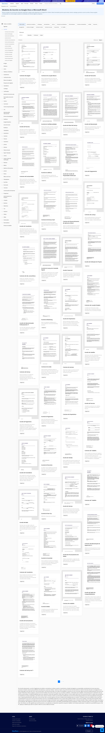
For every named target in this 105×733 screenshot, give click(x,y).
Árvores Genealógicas (8, 116)
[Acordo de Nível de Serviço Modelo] (72, 107)
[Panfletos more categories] (2, 119)
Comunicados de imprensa (9, 190)
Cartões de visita (7, 77)
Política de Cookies (16, 724)
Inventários (6, 133)
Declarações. (6, 219)
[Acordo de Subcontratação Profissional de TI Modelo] (28, 305)
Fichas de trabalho (8, 225)
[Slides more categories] (2, 217)
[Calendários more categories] (2, 86)
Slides (5, 217)
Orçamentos (6, 74)
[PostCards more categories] (2, 185)
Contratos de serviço (8, 56)
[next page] (63, 681)
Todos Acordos (21, 24)
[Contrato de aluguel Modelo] (28, 57)
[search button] (60, 3)
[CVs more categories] (2, 110)
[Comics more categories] (2, 101)
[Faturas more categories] (2, 139)
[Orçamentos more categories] (2, 75)
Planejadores (6, 179)
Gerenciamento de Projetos (7, 197)
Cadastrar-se (100, 3)
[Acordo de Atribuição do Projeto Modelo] (93, 244)
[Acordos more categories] (2, 29)
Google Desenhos (7, 122)
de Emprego (40, 24)
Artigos (5, 63)
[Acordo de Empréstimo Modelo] (72, 300)
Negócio (17, 3)
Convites (5, 136)
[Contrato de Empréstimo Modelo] (72, 396)
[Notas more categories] (2, 174)
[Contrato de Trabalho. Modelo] (93, 432)
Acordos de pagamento (9, 50)
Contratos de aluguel (8, 52)
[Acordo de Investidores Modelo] (28, 454)
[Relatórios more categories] (2, 206)
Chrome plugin (32, 719)
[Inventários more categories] (2, 133)
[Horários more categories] (2, 212)
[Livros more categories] (2, 69)
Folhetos (5, 66)
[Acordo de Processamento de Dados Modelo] (72, 536)
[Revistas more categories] (2, 163)
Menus (5, 165)
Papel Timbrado (7, 152)
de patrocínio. (56, 27)
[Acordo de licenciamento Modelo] (28, 602)
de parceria (95, 24)
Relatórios (6, 205)
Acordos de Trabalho (8, 60)
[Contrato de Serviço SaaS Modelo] (50, 202)
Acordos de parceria (8, 48)
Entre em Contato (32, 720)
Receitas (5, 203)
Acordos (5, 29)
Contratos (6, 103)
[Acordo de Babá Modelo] (50, 588)
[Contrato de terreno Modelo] (72, 349)
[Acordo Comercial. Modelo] (72, 252)
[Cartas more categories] (2, 156)
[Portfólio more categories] (2, 182)
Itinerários (6, 141)
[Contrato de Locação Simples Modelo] (93, 287)
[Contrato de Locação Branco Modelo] (50, 57)
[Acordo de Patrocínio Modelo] (93, 57)
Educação (26, 3)
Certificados (6, 91)
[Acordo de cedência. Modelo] (50, 154)
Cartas (5, 155)
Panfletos (6, 119)
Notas (5, 173)
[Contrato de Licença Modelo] (93, 196)
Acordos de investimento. (9, 35)
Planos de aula (7, 150)
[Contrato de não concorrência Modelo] (28, 258)
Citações (5, 200)
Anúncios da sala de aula (9, 94)
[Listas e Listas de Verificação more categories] (2, 158)
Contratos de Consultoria (9, 31)
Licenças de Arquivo (16, 719)
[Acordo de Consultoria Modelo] (28, 208)
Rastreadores (6, 222)
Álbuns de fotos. (7, 176)
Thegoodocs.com (4, 6)
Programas (6, 193)
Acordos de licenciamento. (9, 42)
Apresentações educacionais (7, 113)
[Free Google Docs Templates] (5, 3)
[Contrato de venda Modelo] (50, 349)
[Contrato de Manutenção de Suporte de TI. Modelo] (93, 525)
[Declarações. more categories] (2, 220)
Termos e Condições (16, 720)
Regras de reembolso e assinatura (19, 726)
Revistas (5, 162)
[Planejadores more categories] (2, 179)
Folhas (5, 214)
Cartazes (5, 187)
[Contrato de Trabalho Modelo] (93, 482)
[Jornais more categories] (2, 144)
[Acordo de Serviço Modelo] (72, 488)
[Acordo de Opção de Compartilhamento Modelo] (93, 574)
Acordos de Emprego (8, 33)
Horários (5, 211)
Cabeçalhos (6, 130)
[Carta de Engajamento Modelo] (93, 153)
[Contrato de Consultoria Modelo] (28, 554)
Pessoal (31, 3)
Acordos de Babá (8, 46)
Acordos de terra (8, 37)
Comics (5, 101)
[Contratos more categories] (2, 104)
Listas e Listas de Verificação (7, 159)
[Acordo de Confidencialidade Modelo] (50, 106)
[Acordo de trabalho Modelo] (93, 334)
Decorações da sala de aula (8, 97)
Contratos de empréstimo (9, 44)
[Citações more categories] (2, 200)
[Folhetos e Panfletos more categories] (2, 72)
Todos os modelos (7, 23)
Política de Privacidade (16, 722)
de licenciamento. (72, 24)
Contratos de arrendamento (10, 40)
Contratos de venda (8, 54)
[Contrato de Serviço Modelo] (28, 354)
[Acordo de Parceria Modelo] (28, 108)
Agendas (5, 26)
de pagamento (21, 27)
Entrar (93, 3)
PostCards (6, 185)
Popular (100, 40)
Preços (41, 3)
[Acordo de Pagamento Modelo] (28, 403)
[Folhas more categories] (2, 214)
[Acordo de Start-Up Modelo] (50, 495)
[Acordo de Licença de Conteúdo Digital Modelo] (50, 250)
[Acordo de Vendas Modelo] (72, 439)
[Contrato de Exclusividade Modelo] (28, 158)
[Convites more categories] (2, 136)
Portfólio (5, 182)
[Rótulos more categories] (2, 147)
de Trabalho (63, 27)
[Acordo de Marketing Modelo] (50, 301)
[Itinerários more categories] (2, 142)
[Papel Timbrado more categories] (2, 153)
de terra (53, 24)
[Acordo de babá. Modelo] (28, 504)
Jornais (5, 144)
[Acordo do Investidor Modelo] (50, 540)
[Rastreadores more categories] (2, 223)
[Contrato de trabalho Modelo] (72, 585)
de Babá (89, 24)
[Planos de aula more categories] (2, 150)
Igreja (22, 3)
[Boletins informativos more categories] (2, 168)
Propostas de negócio (8, 83)
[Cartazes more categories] (2, 188)
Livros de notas (7, 124)
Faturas (5, 138)
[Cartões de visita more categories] (2, 77)
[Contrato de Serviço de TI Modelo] (28, 652)
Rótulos (5, 147)
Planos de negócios (8, 80)
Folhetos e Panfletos (8, 71)
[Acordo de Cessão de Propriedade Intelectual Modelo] (72, 156)
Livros (5, 68)
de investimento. (47, 24)
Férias (36, 3)
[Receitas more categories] (2, 203)
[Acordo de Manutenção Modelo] (93, 106)
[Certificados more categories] (2, 91)
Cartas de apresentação (9, 106)
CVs (4, 109)
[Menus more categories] (2, 165)
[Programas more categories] (2, 193)
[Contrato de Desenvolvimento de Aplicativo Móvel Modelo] (72, 203)
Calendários (6, 85)
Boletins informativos (8, 168)
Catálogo (6, 88)
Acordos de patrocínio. (9, 58)
